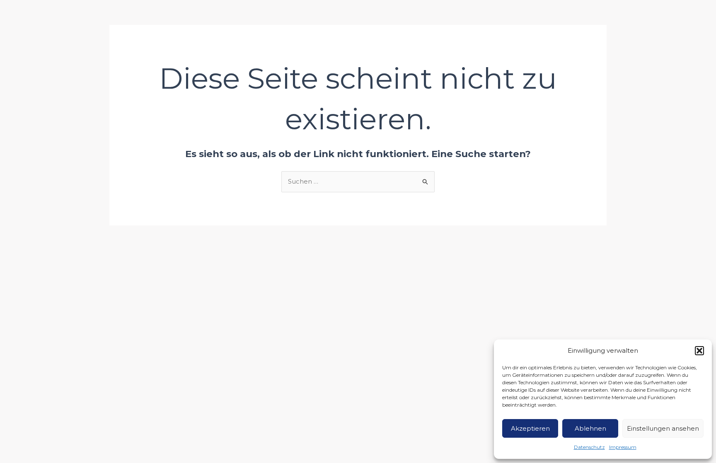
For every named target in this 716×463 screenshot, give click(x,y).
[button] (699, 351)
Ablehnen (590, 428)
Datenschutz (589, 447)
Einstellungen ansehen (663, 428)
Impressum (622, 447)
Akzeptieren (530, 428)
